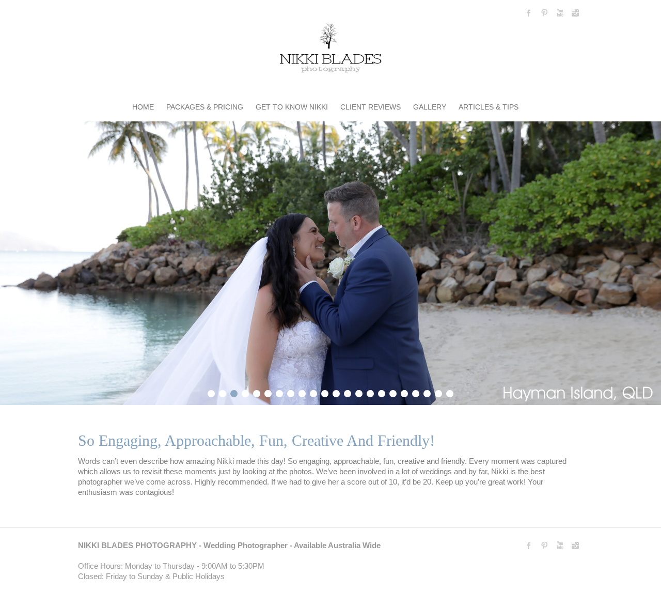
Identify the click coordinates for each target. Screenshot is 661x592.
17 (393, 392)
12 (336, 392)
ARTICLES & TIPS (488, 107)
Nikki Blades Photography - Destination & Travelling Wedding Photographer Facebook (529, 13)
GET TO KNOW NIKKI (292, 107)
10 (313, 392)
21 (438, 392)
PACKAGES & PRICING (204, 107)
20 (427, 392)
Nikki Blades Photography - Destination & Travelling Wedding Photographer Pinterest (544, 13)
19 (416, 392)
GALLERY (429, 107)
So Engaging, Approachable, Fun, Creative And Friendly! (256, 440)
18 (404, 392)
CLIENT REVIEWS (370, 107)
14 (359, 392)
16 (382, 392)
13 (347, 392)
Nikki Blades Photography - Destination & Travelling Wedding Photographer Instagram (575, 13)
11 (325, 392)
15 (370, 392)
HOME (143, 107)
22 (450, 392)
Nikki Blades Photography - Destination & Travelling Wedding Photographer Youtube (560, 13)
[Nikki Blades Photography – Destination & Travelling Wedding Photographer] (330, 50)
